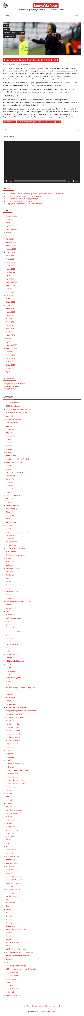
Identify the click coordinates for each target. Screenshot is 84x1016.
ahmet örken (11, 429)
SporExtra (26, 64)
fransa (8, 585)
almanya (9, 439)
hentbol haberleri (12, 644)
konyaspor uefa (12, 744)
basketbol (9, 492)
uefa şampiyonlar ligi (14, 976)
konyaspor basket (13, 724)
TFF (25, 85)
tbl (7, 899)
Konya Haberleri (10, 389)
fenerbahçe (10, 572)
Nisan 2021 (10, 325)
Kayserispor (10, 694)
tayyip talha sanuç (13, 896)
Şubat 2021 (10, 329)
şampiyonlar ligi (12, 830)
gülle (8, 625)
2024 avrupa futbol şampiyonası (18, 409)
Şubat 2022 (10, 302)
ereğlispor (10, 558)
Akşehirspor (11, 433)
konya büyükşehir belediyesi (16, 707)
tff (7, 913)
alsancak (9, 443)
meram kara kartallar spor (15, 764)
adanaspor (10, 426)
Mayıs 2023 (10, 252)
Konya (8, 701)
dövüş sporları (11, 542)
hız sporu (9, 648)
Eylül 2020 (10, 342)
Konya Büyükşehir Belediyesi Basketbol (21, 711)
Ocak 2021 (10, 332)
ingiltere (9, 664)
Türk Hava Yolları (12, 943)
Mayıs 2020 (10, 355)
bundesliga (10, 529)
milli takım (10, 767)
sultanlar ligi (11, 866)
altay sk (9, 446)
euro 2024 (10, 562)
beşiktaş (9, 502)
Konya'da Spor (45, 5)
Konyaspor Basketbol (14, 727)
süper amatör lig (12, 870)
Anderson (51, 1011)
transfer (9, 933)
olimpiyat (9, 790)
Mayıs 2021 (10, 322)
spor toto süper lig (13, 863)
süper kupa (10, 873)
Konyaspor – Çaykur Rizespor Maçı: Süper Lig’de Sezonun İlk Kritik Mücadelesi (35, 194)
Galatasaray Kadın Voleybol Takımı (19, 601)
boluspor (9, 525)
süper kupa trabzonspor (15, 883)
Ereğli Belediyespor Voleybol (17, 555)
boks (8, 519)
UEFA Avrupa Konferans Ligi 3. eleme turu (22, 969)
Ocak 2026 (10, 219)
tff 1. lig (9, 916)
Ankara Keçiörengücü (14, 462)
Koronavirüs (42, 122)
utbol (8, 982)
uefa (8, 962)
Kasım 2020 (10, 339)
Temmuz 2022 (11, 285)
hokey (8, 651)
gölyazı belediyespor (14, 618)
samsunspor (11, 833)
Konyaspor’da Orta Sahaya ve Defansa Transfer (24, 196)
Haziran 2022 (11, 289)
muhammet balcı (12, 777)
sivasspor (10, 843)
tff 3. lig (9, 923)
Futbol (6, 29)
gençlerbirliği (11, 608)
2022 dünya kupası (13, 406)
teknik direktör (11, 903)
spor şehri (10, 853)
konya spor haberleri (14, 714)
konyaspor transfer (13, 741)
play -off (9, 800)
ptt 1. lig (9, 807)
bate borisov (11, 499)
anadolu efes (11, 456)
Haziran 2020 (11, 352)
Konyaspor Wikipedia (12, 386)
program (9, 803)
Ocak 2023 (10, 266)
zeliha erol (10, 992)
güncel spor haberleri (14, 631)
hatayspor (10, 638)
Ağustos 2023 (11, 242)
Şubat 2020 (10, 365)
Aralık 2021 (10, 309)
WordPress (41, 1011)
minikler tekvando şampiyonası (18, 770)
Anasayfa (25, 1006)
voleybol (9, 986)
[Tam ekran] (77, 181)
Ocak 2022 (10, 305)
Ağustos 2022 (11, 282)
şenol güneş (10, 837)
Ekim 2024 (10, 223)
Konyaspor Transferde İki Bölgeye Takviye (22, 199)
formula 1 (9, 582)
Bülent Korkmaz (9, 122)
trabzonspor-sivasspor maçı (16, 929)
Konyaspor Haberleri (14, 734)
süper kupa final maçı (14, 876)
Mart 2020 (10, 362)
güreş (8, 635)
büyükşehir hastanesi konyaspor (18, 532)
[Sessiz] (73, 181)
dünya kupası (11, 545)
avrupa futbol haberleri (14, 472)
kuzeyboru (10, 747)
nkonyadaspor (11, 787)
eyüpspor (9, 565)
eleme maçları (11, 552)
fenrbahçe (10, 575)
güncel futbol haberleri (14, 628)
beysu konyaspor (12, 509)
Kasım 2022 (10, 272)
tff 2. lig (9, 919)
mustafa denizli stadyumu (15, 784)
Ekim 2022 (10, 276)
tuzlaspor (9, 959)
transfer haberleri (12, 936)
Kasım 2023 (10, 232)
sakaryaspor (11, 827)
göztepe (9, 621)
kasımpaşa (10, 691)
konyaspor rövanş (13, 737)
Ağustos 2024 (11, 229)
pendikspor (10, 793)
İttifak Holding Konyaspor (14, 33)
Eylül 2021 (10, 315)
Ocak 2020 (10, 368)
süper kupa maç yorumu (15, 880)
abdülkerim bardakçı (13, 419)
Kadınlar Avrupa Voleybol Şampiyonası (20, 687)
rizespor (9, 823)
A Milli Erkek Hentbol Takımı (16, 413)
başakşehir (10, 489)
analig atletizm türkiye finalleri (17, 459)
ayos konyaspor (12, 476)
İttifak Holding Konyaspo (33, 68)
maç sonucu (10, 757)
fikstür (8, 578)
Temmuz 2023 (11, 246)
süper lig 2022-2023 (14, 889)
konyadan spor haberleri (15, 717)
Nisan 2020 (10, 358)
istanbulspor (11, 671)
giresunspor (10, 615)
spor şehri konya (12, 856)
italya (8, 674)
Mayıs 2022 (10, 292)
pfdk (8, 797)
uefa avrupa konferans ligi (16, 966)
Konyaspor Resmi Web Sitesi (14, 384)
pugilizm (9, 817)
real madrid (10, 820)
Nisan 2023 (10, 256)
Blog (6, 26)
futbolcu (9, 595)
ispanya (9, 668)
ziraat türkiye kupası (13, 995)
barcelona (10, 486)
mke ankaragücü (12, 774)
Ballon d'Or (10, 479)
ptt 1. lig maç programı (14, 810)
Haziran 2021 (11, 319)
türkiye (8, 946)
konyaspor (10, 721)
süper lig (9, 886)
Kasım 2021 (10, 312)
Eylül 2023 (10, 239)
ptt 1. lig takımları (12, 813)
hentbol (9, 641)
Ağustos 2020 (11, 345)
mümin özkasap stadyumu (15, 780)
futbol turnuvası (12, 591)
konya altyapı (11, 704)
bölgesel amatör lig (13, 522)
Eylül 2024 (10, 226)
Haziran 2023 (11, 249)
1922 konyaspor (12, 403)
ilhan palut (10, 658)
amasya (9, 449)
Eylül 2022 (10, 279)
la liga (8, 750)
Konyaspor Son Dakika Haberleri (43, 1006)
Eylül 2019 (10, 372)
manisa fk (9, 760)
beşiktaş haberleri (12, 505)
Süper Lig (52, 122)
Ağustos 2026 (11, 216)
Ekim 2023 (10, 236)
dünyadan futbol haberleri (15, 548)
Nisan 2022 (10, 295)
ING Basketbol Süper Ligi (15, 661)
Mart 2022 (10, 299)
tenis (8, 909)
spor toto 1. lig (12, 860)
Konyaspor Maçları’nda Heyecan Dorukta (21, 201)
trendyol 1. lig (11, 939)
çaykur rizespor (12, 535)
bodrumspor (11, 515)
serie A (8, 840)
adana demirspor (12, 423)
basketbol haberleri (13, 496)
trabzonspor (11, 926)
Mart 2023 (10, 259)
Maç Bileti (9, 754)
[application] (42, 162)
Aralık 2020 (10, 335)
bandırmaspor (11, 482)
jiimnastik (9, 681)
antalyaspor (10, 466)
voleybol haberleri (13, 989)
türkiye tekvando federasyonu (17, 956)
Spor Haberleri (9, 36)
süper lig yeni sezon (13, 893)
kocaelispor (10, 698)
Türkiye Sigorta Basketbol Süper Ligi (19, 952)
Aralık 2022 (10, 269)
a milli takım (10, 416)
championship (11, 539)
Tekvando (9, 906)
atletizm (9, 469)
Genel (8, 611)
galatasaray (10, 598)
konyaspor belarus (13, 731)
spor (8, 846)
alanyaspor (10, 436)
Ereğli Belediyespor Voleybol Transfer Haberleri (24, 204)
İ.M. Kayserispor (12, 654)
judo (8, 684)
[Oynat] (7, 181)
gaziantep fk (10, 605)
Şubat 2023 (10, 262)
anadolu (9, 452)
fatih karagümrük (12, 568)
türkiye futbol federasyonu (16, 949)
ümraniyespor (11, 979)
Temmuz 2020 (11, 348)
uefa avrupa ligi (12, 972)
